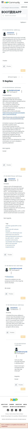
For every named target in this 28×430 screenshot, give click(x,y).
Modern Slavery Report (6, 416)
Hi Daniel (8, 231)
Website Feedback (23, 416)
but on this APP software (12, 229)
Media (25, 404)
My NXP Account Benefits (17, 406)
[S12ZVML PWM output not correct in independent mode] (19, 77)
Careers (11, 404)
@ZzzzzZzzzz (7, 95)
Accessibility (15, 416)
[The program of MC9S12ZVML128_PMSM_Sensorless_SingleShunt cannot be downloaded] (21, 77)
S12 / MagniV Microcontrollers (10, 7)
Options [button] (22, 22)
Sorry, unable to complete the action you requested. (13, 425)
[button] (17, 34)
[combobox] (14, 15)
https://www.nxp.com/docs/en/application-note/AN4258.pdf (14, 113)
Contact (5, 406)
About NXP (4, 404)
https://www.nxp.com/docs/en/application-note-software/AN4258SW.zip (14, 118)
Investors (19, 404)
